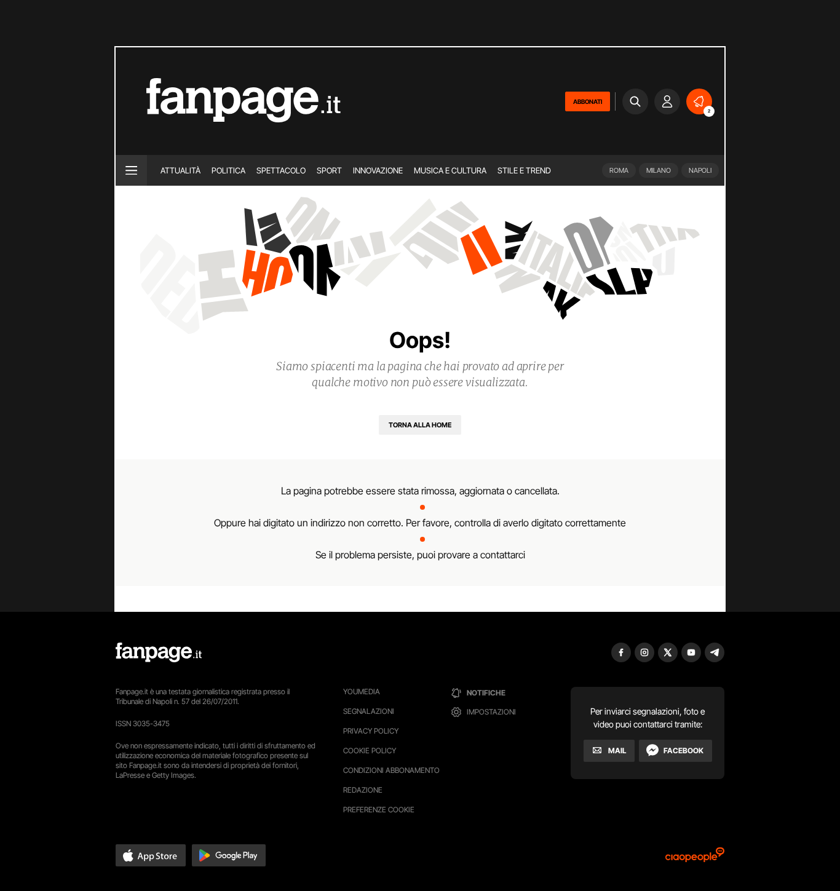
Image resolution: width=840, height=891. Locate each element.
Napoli (700, 170)
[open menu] (131, 170)
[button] (151, 855)
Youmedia (361, 691)
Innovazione (378, 170)
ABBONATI (587, 101)
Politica (228, 170)
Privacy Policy (370, 730)
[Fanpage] (159, 652)
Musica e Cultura (450, 170)
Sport (329, 170)
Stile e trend (524, 170)
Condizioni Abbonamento (391, 770)
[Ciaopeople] (694, 858)
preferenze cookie (378, 809)
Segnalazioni (368, 711)
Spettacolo (281, 170)
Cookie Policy (369, 750)
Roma (618, 170)
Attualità (180, 170)
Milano (658, 170)
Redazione (362, 789)
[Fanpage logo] (228, 101)
